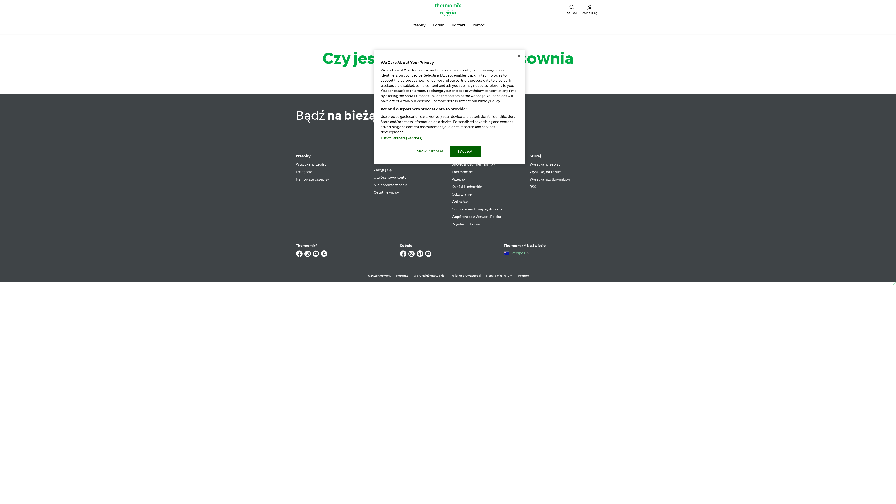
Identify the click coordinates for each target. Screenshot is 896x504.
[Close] (519, 56)
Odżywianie (462, 194)
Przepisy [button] (418, 25)
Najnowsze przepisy (312, 179)
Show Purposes (430, 151)
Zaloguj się (383, 170)
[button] (572, 9)
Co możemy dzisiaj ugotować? (477, 209)
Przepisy (303, 156)
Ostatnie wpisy (386, 192)
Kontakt (402, 276)
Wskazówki (461, 202)
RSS (533, 187)
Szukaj (535, 156)
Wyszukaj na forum (545, 172)
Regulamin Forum (466, 224)
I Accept (465, 151)
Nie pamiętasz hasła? (391, 185)
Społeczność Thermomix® (473, 164)
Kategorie (304, 172)
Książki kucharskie (467, 187)
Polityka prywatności (465, 276)
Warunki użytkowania (429, 276)
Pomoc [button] (479, 25)
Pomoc (523, 276)
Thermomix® (462, 172)
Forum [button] (438, 25)
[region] (449, 107)
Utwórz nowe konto (390, 177)
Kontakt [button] (458, 25)
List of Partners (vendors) (402, 138)
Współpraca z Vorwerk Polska (476, 216)
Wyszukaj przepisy (311, 164)
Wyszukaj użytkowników (550, 179)
